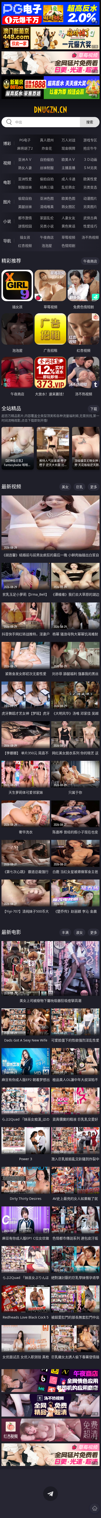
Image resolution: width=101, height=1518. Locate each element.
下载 (93, 408)
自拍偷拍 (47, 159)
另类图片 (90, 206)
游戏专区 (90, 140)
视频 (7, 163)
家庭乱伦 (47, 218)
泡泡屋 (47, 245)
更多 (93, 487)
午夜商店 (47, 237)
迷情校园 (25, 226)
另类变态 (90, 187)
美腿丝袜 (25, 206)
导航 (7, 240)
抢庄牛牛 (90, 148)
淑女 (79, 932)
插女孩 (25, 237)
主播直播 (68, 167)
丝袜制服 (47, 167)
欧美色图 (68, 198)
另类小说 (47, 226)
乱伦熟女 (68, 187)
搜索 (89, 122)
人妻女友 (68, 218)
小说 (7, 221)
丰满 (65, 932)
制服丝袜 (25, 187)
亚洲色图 (47, 198)
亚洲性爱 (25, 179)
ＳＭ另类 (90, 167)
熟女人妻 (25, 167)
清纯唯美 (47, 206)
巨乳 (79, 487)
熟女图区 (68, 206)
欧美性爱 (90, 179)
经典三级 (47, 187)
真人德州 (47, 140)
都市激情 (25, 218)
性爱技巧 (90, 226)
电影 (7, 182)
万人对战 (68, 140)
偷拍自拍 (47, 179)
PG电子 (25, 140)
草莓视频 (68, 237)
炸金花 (47, 148)
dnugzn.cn (50, 110)
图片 (7, 202)
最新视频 (11, 486)
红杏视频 (25, 245)
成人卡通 (68, 179)
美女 (65, 487)
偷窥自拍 (25, 198)
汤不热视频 (90, 237)
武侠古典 (90, 218)
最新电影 (11, 932)
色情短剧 (68, 245)
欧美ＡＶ (68, 159)
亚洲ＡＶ (25, 159)
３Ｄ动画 (90, 159)
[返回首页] (95, 1508)
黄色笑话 (68, 226)
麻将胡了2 (25, 148)
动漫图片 (90, 198)
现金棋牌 (68, 148)
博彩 (7, 143)
